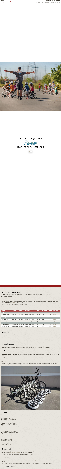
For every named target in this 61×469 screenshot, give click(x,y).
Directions (31, 286)
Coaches (22, 286)
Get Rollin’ (3, 286)
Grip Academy (13, 302)
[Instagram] (1, 0)
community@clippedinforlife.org (14, 452)
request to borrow (26, 353)
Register (30, 151)
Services (52, 0)
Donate (58, 2)
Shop (55, 2)
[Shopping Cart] (3, 0)
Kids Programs (45, 2)
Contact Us (57, 0)
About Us (48, 0)
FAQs (26, 286)
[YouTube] (2, 0)
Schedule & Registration (13, 286)
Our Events (38, 2)
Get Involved (51, 2)
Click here (38, 334)
